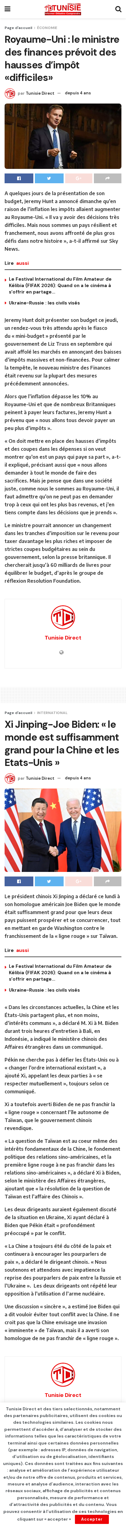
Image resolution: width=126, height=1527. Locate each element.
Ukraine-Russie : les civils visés (44, 303)
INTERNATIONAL (52, 712)
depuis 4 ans (78, 93)
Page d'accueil (18, 27)
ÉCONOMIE (47, 27)
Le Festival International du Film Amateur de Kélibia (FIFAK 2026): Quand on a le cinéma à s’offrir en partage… (60, 285)
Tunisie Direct (40, 93)
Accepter (92, 1519)
